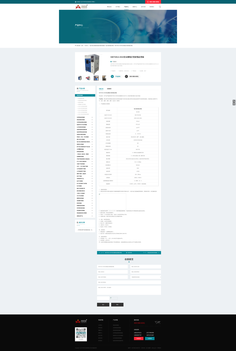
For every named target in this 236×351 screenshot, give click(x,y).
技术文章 (143, 6)
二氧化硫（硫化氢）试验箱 (83, 154)
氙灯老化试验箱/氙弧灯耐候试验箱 (97, 45)
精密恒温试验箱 (80, 198)
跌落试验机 (79, 203)
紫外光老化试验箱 (81, 139)
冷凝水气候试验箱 (81, 163)
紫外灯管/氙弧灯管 (81, 188)
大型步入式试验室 (81, 193)
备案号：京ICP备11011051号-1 (134, 347)
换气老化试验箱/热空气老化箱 (83, 146)
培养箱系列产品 (80, 178)
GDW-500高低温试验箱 (82, 110)
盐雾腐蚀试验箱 (80, 156)
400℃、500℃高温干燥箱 (82, 166)
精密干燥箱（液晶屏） (82, 173)
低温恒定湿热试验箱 (81, 134)
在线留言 (109, 88)
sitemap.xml (153, 347)
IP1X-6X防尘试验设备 (81, 161)
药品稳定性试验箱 (81, 210)
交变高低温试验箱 (81, 117)
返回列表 (130, 252)
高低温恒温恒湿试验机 (82, 100)
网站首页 (109, 6)
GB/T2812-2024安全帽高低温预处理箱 (113, 252)
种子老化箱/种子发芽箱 (82, 183)
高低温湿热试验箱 (81, 119)
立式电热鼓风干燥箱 (81, 171)
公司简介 (100, 325)
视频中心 (100, 330)
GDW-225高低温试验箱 (82, 112)
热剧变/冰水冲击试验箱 (82, 124)
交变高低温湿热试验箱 (82, 122)
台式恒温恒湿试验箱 (81, 127)
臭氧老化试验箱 (80, 144)
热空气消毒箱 (80, 181)
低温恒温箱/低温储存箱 (82, 129)
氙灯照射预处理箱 (110, 45)
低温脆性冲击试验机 (82, 104)
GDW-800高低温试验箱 (82, 108)
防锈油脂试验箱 (80, 151)
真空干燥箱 (79, 176)
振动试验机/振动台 (81, 190)
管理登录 (159, 347)
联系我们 (152, 6)
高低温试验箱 (80, 95)
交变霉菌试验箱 (80, 149)
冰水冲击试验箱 (80, 195)
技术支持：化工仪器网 (146, 347)
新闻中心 (135, 6)
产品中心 (126, 6)
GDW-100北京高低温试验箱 (83, 114)
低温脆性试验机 (80, 200)
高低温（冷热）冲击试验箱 (83, 136)
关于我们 (118, 6)
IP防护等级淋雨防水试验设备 (83, 158)
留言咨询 (100, 338)
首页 (82, 45)
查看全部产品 (80, 216)
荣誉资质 (100, 327)
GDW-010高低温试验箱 (82, 106)
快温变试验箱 (80, 102)
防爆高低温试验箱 (81, 205)
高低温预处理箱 (81, 98)
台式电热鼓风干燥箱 (81, 168)
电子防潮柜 (79, 185)
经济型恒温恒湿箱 (81, 208)
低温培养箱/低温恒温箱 (82, 132)
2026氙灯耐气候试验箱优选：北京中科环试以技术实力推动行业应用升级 (85, 229)
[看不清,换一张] (113, 298)
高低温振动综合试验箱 (82, 212)
